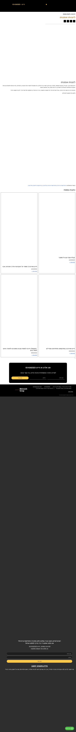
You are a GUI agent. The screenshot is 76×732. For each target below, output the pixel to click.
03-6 (30, 646)
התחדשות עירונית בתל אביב (49, 185)
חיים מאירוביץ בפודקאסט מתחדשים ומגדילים (60, 348)
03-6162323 (31, 368)
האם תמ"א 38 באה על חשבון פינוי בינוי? (16, 669)
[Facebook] (74, 10)
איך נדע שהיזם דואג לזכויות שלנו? (38, 669)
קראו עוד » (72, 262)
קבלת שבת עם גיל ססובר (67, 257)
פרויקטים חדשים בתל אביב (34, 185)
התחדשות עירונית (61, 185)
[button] (46, 4)
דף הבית (73, 14)
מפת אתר (70, 391)
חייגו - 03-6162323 (18, 4)
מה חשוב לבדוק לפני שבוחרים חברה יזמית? (61, 669)
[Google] (71, 10)
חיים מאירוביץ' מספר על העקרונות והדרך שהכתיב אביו (19, 266)
